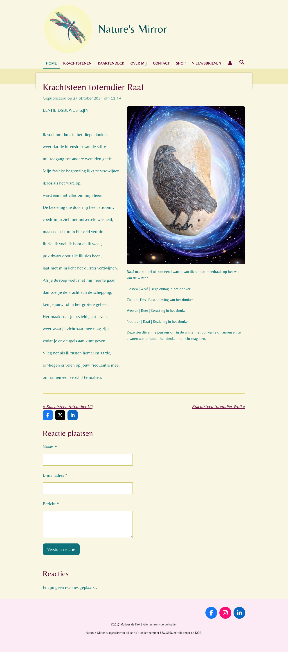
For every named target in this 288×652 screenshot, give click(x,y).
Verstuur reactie (61, 549)
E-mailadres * (55, 475)
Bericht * (51, 503)
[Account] (230, 63)
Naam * (50, 446)
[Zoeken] (242, 62)
